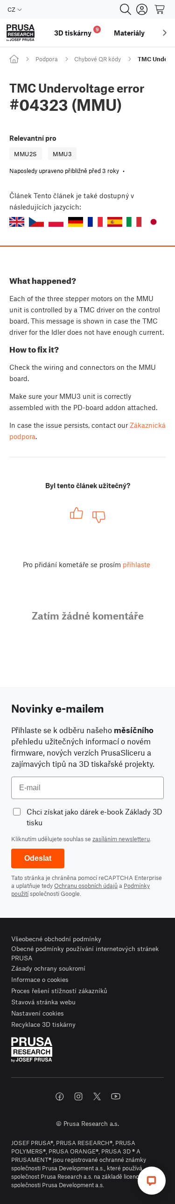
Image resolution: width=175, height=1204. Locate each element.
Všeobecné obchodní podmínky (56, 939)
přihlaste (136, 564)
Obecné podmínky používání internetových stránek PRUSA (85, 953)
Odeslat (37, 858)
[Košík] (160, 9)
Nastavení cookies (37, 1013)
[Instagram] (78, 1096)
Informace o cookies (40, 979)
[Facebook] (59, 1096)
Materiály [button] (129, 33)
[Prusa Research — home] (20, 33)
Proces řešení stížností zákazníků (59, 991)
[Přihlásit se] (141, 9)
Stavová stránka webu (43, 1002)
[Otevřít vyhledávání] (125, 9)
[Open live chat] (152, 1181)
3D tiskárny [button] (76, 31)
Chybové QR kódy (97, 59)
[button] (16, 222)
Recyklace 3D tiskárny (43, 1024)
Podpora (46, 59)
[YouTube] (115, 1096)
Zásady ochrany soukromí (48, 968)
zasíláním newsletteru (121, 839)
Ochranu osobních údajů (86, 885)
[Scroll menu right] (164, 33)
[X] (97, 1096)
